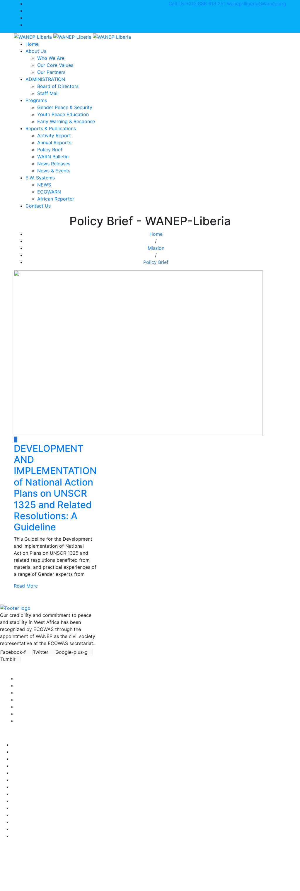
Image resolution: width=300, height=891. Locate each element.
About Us (35, 51)
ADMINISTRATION (45, 79)
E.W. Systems (40, 178)
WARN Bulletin (53, 156)
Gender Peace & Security (64, 107)
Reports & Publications (50, 128)
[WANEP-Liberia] (72, 36)
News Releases (53, 164)
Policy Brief (49, 149)
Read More (26, 586)
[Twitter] (27, 10)
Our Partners (51, 72)
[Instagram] (27, 18)
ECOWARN (49, 192)
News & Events (53, 171)
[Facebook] (27, 3)
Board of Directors (58, 86)
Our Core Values (55, 65)
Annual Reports (54, 142)
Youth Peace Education (63, 114)
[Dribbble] (27, 25)
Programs (36, 100)
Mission (156, 248)
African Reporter (55, 199)
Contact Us (38, 206)
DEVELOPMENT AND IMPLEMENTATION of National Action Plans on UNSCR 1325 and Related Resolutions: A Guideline (55, 488)
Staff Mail (48, 93)
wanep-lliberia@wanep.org (256, 3)
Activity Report (54, 135)
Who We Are (50, 58)
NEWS (44, 185)
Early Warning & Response (66, 121)
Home (32, 44)
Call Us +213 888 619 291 (197, 3)
